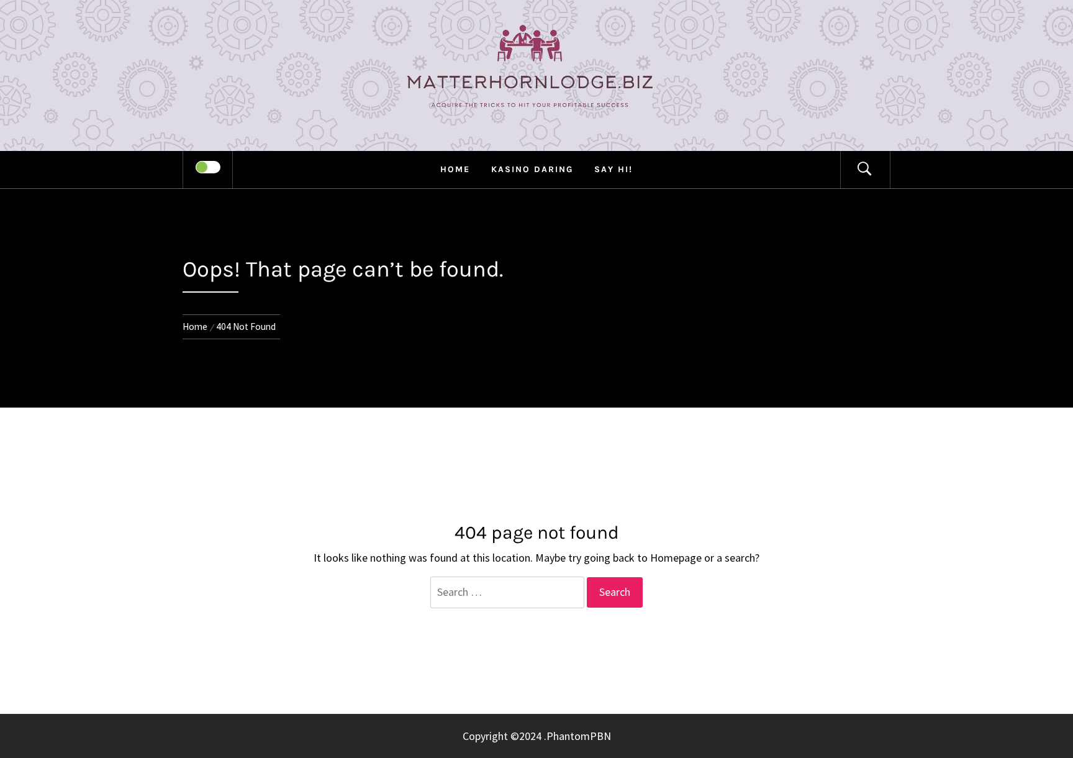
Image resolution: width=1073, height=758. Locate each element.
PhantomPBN (578, 736)
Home (455, 169)
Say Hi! (613, 169)
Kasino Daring (532, 169)
